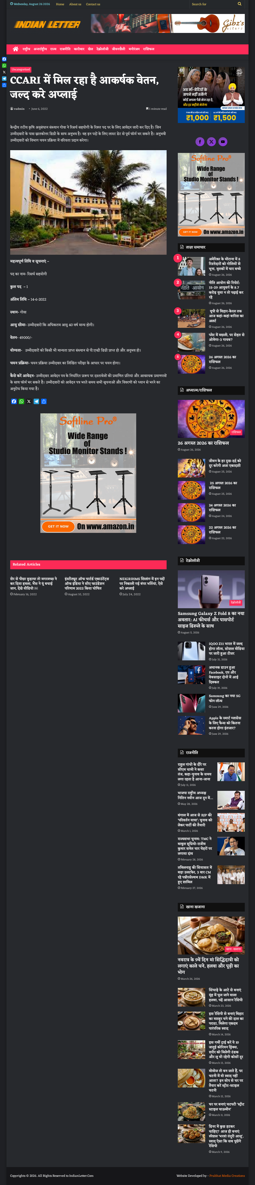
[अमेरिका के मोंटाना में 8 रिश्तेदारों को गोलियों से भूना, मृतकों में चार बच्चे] (191, 266)
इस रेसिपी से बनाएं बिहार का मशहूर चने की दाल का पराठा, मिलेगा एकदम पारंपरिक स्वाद (226, 1021)
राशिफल (148, 49)
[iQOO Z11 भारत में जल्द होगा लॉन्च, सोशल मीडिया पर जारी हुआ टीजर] (191, 651)
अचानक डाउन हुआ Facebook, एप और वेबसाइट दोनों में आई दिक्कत (223, 675)
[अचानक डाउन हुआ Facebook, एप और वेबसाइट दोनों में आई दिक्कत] (191, 674)
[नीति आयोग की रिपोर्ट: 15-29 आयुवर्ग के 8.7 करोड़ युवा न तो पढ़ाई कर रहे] (191, 290)
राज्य (53, 49)
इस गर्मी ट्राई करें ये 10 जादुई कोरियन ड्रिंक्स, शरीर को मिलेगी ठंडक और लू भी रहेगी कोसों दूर (226, 1050)
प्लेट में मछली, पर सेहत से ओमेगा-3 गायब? (227, 337)
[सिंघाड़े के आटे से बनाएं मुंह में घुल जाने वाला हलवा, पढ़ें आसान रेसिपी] (191, 997)
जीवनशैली (118, 49)
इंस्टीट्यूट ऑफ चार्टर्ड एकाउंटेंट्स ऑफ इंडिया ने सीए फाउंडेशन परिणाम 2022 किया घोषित (87, 584)
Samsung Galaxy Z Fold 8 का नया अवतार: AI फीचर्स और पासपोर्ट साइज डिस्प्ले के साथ (211, 620)
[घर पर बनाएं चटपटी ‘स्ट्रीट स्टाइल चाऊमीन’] (191, 1111)
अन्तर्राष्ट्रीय (40, 49)
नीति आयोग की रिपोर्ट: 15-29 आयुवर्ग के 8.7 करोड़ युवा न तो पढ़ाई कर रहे (226, 290)
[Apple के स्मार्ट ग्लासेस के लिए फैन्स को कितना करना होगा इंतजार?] (191, 725)
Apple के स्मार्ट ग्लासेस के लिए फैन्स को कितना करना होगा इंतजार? (225, 723)
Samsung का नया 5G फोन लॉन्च (225, 698)
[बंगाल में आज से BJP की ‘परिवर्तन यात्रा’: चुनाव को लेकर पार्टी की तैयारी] (231, 822)
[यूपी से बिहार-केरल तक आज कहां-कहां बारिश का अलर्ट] (191, 318)
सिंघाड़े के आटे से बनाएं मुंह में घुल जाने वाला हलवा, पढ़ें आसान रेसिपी (226, 995)
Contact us (93, 4)
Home (60, 4)
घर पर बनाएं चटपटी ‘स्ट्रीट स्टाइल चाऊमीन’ (226, 1107)
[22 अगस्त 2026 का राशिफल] (191, 534)
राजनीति (65, 49)
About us (75, 4)
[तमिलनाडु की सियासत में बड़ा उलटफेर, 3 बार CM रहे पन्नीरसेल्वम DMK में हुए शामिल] (231, 874)
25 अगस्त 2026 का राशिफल (223, 485)
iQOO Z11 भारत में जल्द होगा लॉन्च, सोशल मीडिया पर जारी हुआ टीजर (227, 649)
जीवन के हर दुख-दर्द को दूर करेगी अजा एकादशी (225, 463)
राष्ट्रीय (26, 49)
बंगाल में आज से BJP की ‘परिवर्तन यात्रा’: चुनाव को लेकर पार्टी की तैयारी (195, 820)
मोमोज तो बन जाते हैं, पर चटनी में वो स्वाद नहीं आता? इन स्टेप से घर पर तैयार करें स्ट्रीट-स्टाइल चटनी (226, 1081)
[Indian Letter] (46, 25)
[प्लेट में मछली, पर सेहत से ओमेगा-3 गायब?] (191, 342)
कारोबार (79, 49)
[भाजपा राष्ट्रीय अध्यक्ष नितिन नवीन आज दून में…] (231, 800)
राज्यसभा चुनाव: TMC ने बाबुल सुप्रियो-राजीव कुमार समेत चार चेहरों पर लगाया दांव (195, 846)
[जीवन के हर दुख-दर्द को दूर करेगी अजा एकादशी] (191, 468)
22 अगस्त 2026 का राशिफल (222, 530)
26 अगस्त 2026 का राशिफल (222, 359)
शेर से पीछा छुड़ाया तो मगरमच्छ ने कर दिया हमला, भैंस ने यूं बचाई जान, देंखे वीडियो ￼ (33, 584)
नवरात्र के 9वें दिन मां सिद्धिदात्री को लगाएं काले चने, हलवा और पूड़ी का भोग (208, 966)
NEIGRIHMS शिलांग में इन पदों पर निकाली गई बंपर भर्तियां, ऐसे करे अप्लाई (142, 584)
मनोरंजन (134, 49)
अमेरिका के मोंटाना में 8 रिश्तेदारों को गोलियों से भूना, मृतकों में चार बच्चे (225, 264)
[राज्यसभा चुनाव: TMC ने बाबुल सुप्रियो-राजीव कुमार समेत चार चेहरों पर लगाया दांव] (231, 846)
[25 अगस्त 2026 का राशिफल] (191, 490)
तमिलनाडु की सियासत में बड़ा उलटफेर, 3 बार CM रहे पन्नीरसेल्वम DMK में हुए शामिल (195, 875)
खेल (90, 49)
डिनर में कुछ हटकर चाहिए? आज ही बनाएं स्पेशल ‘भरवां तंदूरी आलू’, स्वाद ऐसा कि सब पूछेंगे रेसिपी (226, 1136)
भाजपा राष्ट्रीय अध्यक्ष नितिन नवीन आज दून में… (195, 795)
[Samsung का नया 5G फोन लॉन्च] (191, 703)
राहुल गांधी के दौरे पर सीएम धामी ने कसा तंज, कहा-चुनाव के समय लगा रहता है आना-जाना (194, 772)
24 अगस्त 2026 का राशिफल (222, 508)
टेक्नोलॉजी (103, 49)
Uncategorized (21, 69)
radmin (19, 109)
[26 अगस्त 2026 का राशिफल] (191, 364)
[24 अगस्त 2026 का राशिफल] (191, 512)
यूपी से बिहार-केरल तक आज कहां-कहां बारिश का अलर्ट (226, 316)
